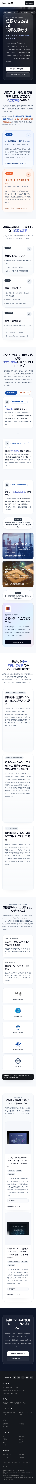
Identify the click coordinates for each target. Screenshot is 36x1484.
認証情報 (21, 1454)
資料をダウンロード (17, 75)
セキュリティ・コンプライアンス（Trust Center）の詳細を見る (16, 1077)
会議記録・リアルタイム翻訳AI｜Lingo (14, 1403)
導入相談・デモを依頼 (16, 69)
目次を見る (12, 1201)
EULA (5, 1466)
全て (4, 1436)
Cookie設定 (6, 1463)
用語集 (5, 1439)
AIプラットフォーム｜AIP (10, 1387)
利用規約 (14, 1463)
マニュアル (22, 1439)
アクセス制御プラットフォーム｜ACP (14, 1390)
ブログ (21, 1442)
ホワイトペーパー (8, 1442)
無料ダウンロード (12, 1206)
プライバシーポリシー (25, 1463)
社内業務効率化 (11, 392)
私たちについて (7, 1454)
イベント (5, 1445)
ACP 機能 (6, 1427)
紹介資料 (21, 1436)
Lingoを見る (17, 642)
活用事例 (5, 1424)
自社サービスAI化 (24, 392)
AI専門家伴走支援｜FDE (10, 1393)
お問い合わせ (29, 3)
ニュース (5, 1457)
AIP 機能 (21, 1424)
